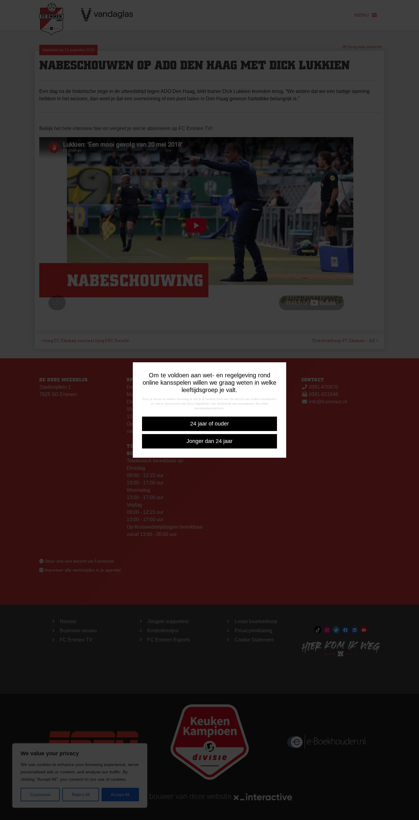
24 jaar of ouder (209, 424)
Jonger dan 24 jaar (209, 441)
